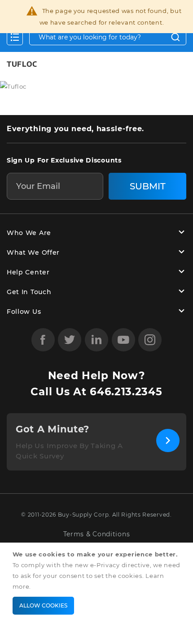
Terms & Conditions (96, 534)
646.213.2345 (126, 391)
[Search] (175, 37)
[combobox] (107, 37)
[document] (98, 582)
